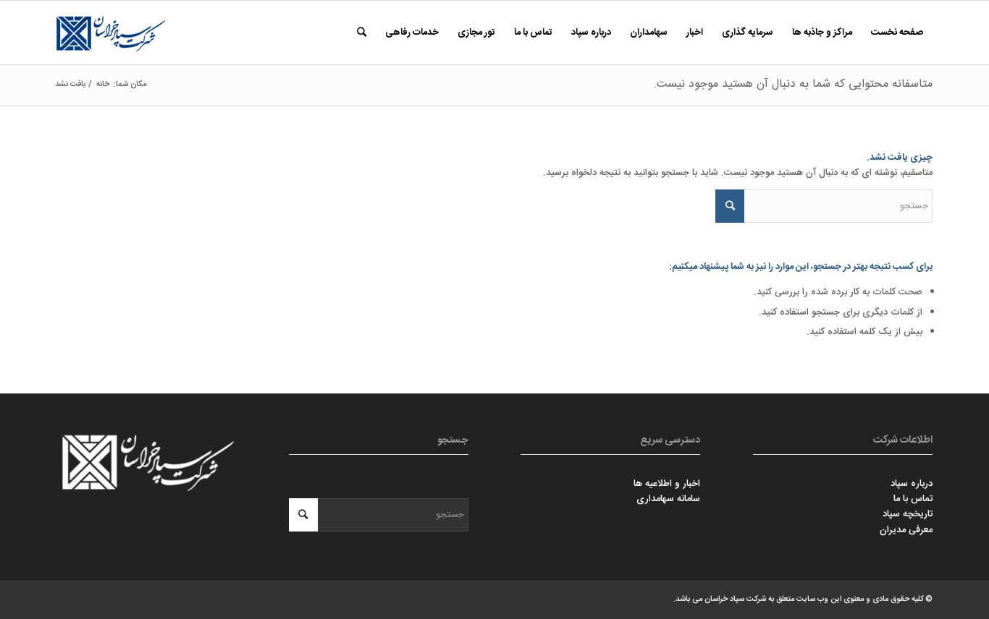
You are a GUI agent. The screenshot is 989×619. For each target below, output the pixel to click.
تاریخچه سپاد (908, 514)
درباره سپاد (912, 484)
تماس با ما (913, 499)
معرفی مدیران (906, 530)
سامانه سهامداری (668, 499)
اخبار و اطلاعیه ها (667, 484)
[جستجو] (362, 32)
